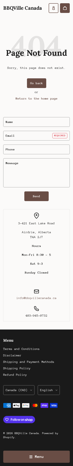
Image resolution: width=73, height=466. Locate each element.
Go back (36, 83)
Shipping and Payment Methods (28, 361)
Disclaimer (12, 355)
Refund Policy (15, 374)
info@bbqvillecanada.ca (36, 298)
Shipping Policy (17, 368)
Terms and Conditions (21, 349)
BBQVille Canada (27, 433)
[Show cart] (65, 8)
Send (36, 196)
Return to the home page (37, 98)
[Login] (53, 8)
